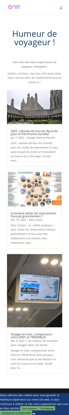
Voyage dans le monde (41, 137)
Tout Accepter (29, 408)
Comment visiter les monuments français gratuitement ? (33, 214)
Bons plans (36, 220)
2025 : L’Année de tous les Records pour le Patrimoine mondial (34, 132)
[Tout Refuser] (33, 413)
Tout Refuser (47, 408)
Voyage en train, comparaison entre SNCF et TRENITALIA (31, 335)
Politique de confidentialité (16, 412)
